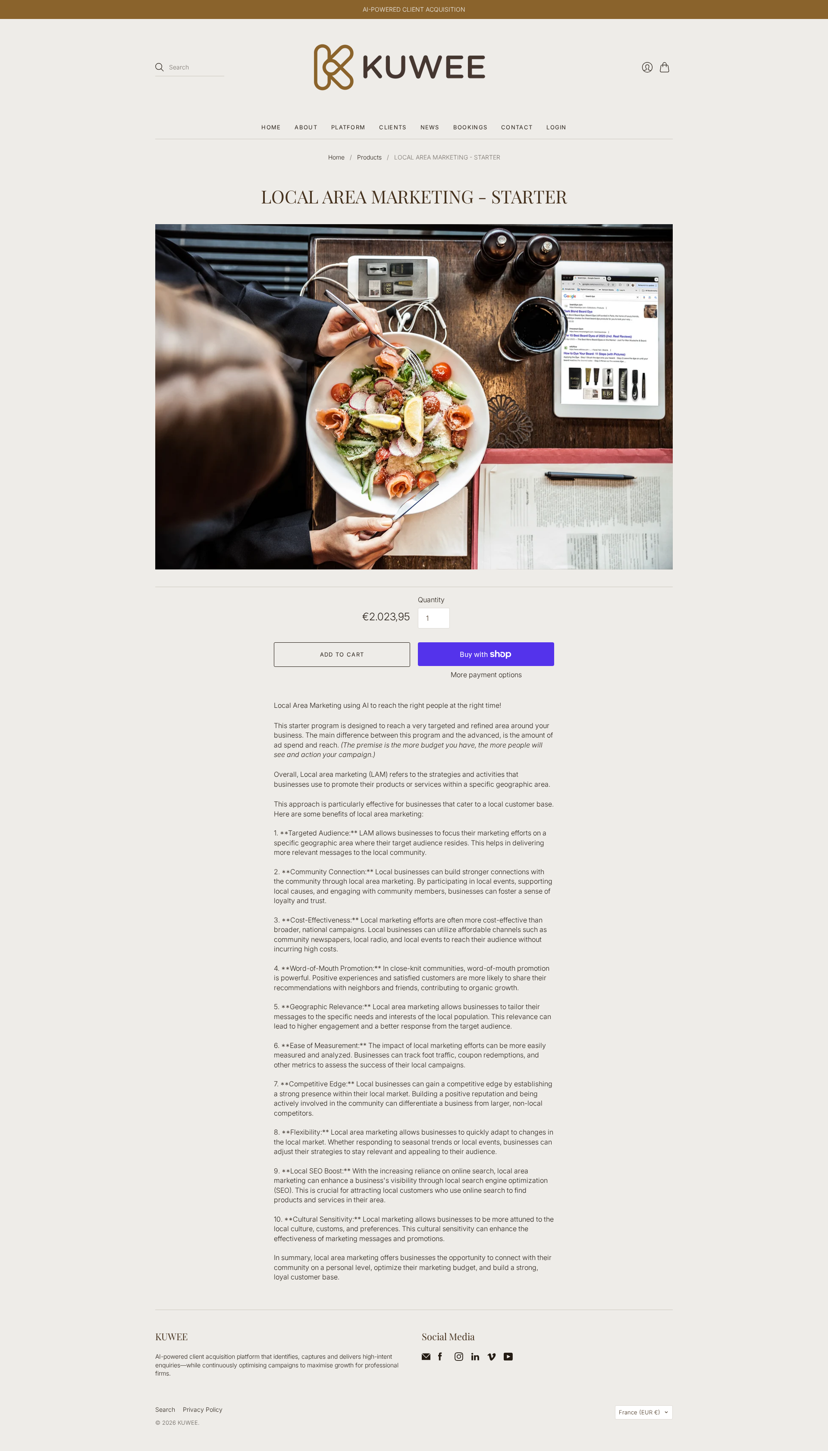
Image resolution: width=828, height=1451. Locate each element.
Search (165, 1409)
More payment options (486, 674)
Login (556, 127)
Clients (392, 127)
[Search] (159, 67)
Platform (348, 127)
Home (271, 127)
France (639, 1412)
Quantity (431, 599)
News (429, 127)
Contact (517, 127)
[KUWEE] (414, 67)
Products (369, 157)
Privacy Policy (203, 1409)
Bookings (470, 127)
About (306, 127)
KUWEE (188, 1422)
